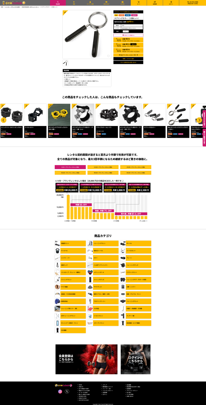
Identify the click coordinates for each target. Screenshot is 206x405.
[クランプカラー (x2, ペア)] (107, 115)
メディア (105, 385)
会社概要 (129, 385)
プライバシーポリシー (132, 390)
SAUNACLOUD (82, 396)
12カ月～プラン (103, 167)
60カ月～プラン (136, 173)
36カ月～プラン (70, 173)
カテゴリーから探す (204, 119)
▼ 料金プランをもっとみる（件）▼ (128, 55)
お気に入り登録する (129, 35)
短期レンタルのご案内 (128, 58)
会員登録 (155, 4)
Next (199, 120)
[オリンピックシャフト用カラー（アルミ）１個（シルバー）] (83, 115)
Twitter (67, 391)
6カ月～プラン (70, 167)
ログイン (171, 4)
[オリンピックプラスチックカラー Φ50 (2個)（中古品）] (59, 115)
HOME (80, 385)
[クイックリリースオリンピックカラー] (11, 115)
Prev (3, 120)
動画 (74, 4)
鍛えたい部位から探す (204, 137)
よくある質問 (130, 394)
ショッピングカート (108, 390)
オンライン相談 (90, 4)
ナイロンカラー (29, 127)
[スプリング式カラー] (154, 115)
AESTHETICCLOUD (84, 400)
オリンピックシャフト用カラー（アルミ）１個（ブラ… (130, 128)
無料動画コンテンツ (108, 386)
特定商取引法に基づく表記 (133, 386)
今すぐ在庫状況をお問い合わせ (128, 62)
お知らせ (81, 386)
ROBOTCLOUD (83, 398)
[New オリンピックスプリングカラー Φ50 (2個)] (178, 115)
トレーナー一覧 (106, 388)
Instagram (60, 392)
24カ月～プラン (136, 167)
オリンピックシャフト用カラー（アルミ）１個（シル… (83, 128)
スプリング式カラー (150, 127)
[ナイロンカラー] (35, 115)
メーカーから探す (83, 392)
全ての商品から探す (84, 388)
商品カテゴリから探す (84, 390)
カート (138, 3)
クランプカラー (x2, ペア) (103, 127)
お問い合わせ (106, 4)
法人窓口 (122, 4)
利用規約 (129, 388)
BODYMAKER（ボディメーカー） (129, 28)
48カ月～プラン (103, 173)
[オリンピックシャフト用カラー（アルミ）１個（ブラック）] (130, 115)
